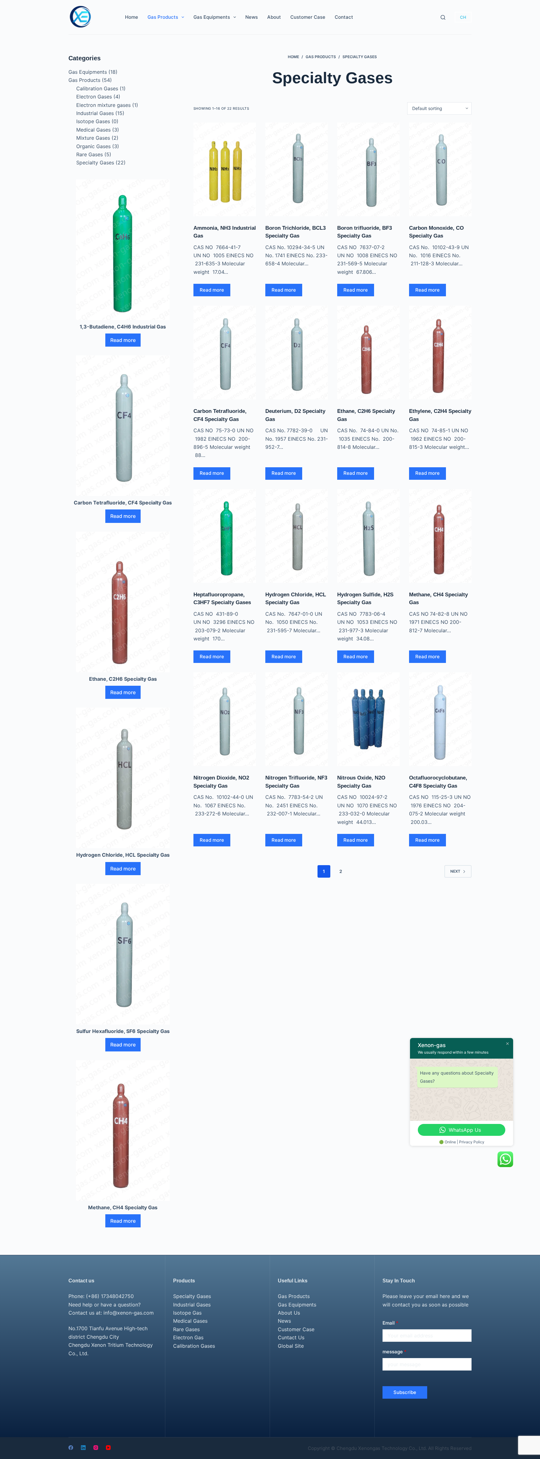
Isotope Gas (187, 1313)
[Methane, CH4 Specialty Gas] (440, 536)
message (394, 1352)
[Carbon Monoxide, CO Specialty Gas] (440, 169)
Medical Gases (93, 130)
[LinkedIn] (83, 1447)
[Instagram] (95, 1447)
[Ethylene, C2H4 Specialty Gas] (440, 352)
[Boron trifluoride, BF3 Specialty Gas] (368, 169)
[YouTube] (108, 1447)
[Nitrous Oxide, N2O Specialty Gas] (368, 719)
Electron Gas (188, 1337)
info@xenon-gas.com (128, 1313)
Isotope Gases (93, 121)
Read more (212, 290)
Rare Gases (89, 154)
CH (463, 17)
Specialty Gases (95, 162)
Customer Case (307, 17)
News (251, 17)
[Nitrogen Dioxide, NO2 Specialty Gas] (224, 719)
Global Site (291, 1346)
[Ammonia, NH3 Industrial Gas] (224, 169)
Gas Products (163, 17)
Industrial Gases (95, 113)
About (274, 17)
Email (390, 1323)
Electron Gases (94, 96)
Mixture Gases (93, 138)
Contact (344, 17)
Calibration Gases (97, 88)
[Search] (443, 17)
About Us (289, 1313)
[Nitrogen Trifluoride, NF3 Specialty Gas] (296, 719)
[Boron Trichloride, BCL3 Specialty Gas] (296, 169)
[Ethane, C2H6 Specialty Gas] (368, 352)
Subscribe (404, 1392)
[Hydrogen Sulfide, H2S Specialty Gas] (368, 536)
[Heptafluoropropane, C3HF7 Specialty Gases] (224, 536)
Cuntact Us (291, 1337)
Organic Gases (93, 146)
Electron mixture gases (103, 105)
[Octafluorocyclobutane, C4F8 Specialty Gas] (440, 719)
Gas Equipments (211, 17)
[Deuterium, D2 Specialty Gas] (296, 352)
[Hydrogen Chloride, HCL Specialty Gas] (296, 536)
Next (455, 871)
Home (131, 17)
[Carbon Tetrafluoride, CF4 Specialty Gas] (224, 352)
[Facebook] (70, 1447)
